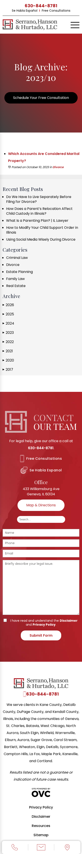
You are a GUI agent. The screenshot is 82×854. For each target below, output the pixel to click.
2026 (8, 304)
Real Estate (16, 285)
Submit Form (41, 635)
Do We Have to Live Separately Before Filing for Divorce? (38, 199)
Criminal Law (17, 257)
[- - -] (75, 25)
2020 (8, 360)
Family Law (15, 278)
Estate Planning (19, 271)
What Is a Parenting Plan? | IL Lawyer (37, 220)
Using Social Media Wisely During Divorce (40, 239)
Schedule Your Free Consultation (41, 97)
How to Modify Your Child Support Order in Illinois (42, 230)
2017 (8, 369)
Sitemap (41, 835)
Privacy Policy (44, 624)
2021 (8, 351)
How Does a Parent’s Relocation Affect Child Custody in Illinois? (39, 211)
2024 (8, 323)
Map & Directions (41, 505)
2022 (8, 341)
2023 (8, 332)
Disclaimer (69, 620)
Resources (41, 825)
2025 (8, 314)
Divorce (58, 167)
